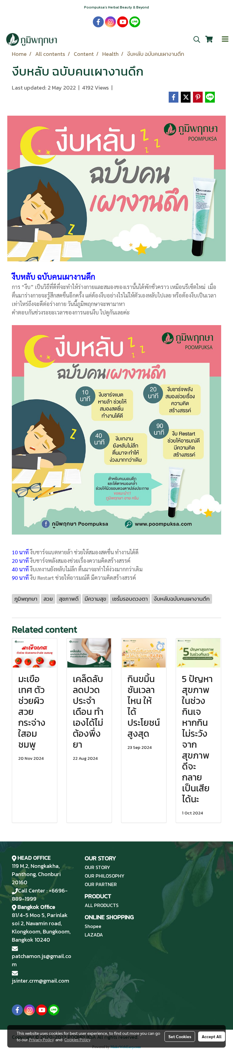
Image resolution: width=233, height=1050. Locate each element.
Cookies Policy (77, 1039)
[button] (195, 39)
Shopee (93, 926)
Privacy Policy (41, 1039)
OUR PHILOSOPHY (104, 875)
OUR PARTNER (101, 884)
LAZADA (94, 934)
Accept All (211, 1036)
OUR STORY (97, 867)
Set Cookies (179, 1036)
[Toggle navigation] (225, 39)
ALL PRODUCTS (102, 905)
